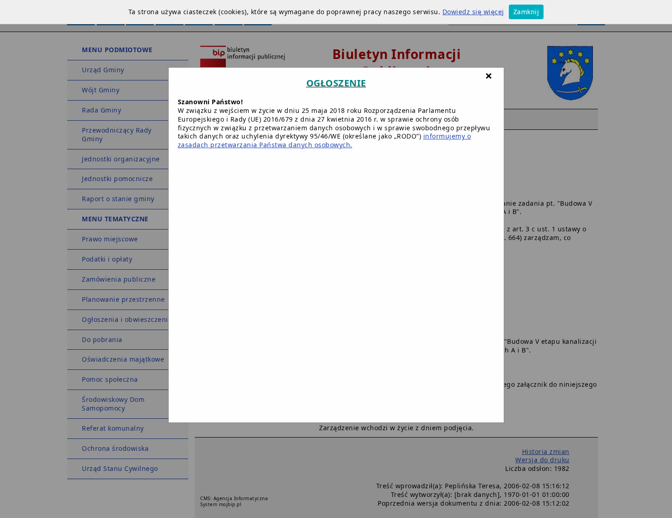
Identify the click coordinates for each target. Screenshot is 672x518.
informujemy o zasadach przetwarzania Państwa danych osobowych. (324, 140)
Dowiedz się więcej (473, 11)
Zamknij (526, 11)
